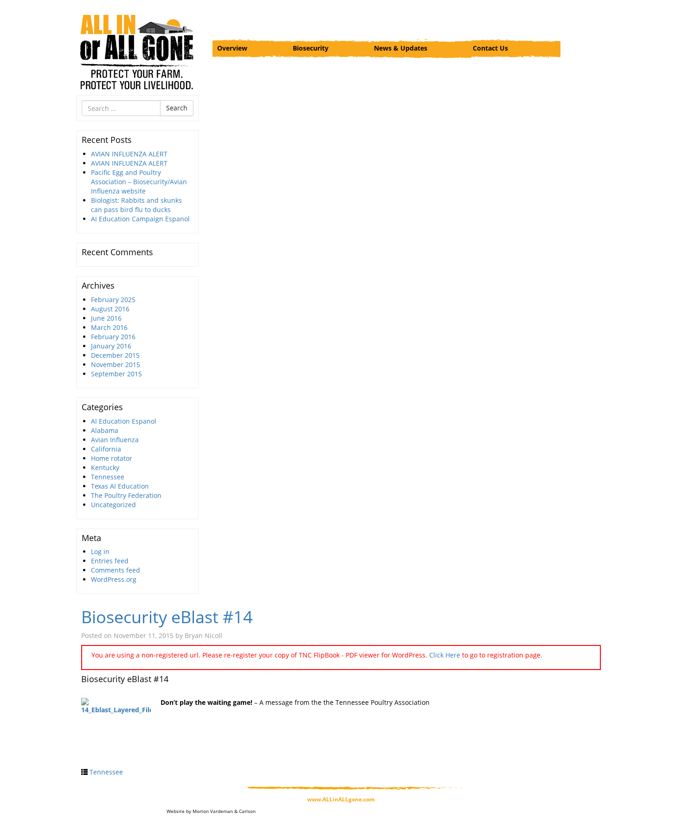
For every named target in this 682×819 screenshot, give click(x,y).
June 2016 (106, 318)
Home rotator (111, 458)
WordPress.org (113, 579)
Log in (100, 551)
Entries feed (110, 560)
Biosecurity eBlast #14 (167, 617)
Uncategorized (113, 504)
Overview (232, 48)
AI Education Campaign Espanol (140, 218)
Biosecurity (310, 48)
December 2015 (115, 355)
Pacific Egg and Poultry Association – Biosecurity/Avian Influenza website (139, 181)
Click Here (444, 655)
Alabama (104, 430)
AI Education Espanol (123, 421)
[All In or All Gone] (138, 51)
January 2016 (111, 346)
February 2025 (113, 299)
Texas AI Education (120, 486)
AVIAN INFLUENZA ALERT (129, 153)
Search (176, 107)
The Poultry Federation (126, 495)
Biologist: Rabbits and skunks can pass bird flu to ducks (136, 205)
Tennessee (107, 476)
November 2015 (115, 364)
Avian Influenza (115, 439)
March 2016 (109, 327)
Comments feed (115, 570)
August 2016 (110, 308)
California (106, 449)
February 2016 (113, 336)
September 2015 (116, 373)
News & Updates (400, 48)
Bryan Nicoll (203, 635)
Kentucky (105, 467)
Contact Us (490, 48)
